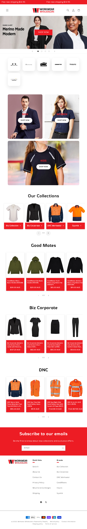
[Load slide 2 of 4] (42, 51)
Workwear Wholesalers (26, 521)
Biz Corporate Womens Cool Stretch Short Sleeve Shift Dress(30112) (35, 345)
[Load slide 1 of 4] (38, 51)
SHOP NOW (43, 32)
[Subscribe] (62, 448)
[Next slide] (54, 51)
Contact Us (37, 477)
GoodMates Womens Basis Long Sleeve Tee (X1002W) (75, 282)
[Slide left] (39, 233)
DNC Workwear (54, 226)
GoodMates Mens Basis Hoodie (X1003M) (15, 282)
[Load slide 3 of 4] (45, 51)
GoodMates (62, 483)
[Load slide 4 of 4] (49, 51)
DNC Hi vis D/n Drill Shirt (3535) (74, 403)
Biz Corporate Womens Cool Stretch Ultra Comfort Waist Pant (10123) (75, 345)
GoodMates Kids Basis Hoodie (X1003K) (35, 282)
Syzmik (75, 226)
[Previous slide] (32, 51)
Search (36, 467)
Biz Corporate (33, 226)
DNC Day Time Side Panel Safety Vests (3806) (33, 404)
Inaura (59, 488)
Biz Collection (12, 226)
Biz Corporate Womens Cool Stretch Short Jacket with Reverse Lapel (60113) (15, 345)
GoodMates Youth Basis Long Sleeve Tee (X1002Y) (54, 282)
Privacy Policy (38, 483)
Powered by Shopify (41, 521)
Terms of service (51, 524)
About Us (36, 472)
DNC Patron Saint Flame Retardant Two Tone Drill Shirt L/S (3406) (14, 404)
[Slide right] (48, 233)
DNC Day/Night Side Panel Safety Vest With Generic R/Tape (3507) (55, 404)
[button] (7, 10)
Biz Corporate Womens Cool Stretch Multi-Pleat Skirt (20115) (55, 345)
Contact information (68, 521)
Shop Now (25, 120)
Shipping (36, 493)
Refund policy (54, 521)
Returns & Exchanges (42, 488)
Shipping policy (38, 524)
